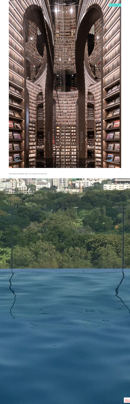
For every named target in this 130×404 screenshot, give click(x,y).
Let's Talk (115, 5)
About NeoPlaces (61, 5)
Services (49, 5)
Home (42, 5)
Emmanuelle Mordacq (74, 5)
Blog (84, 5)
